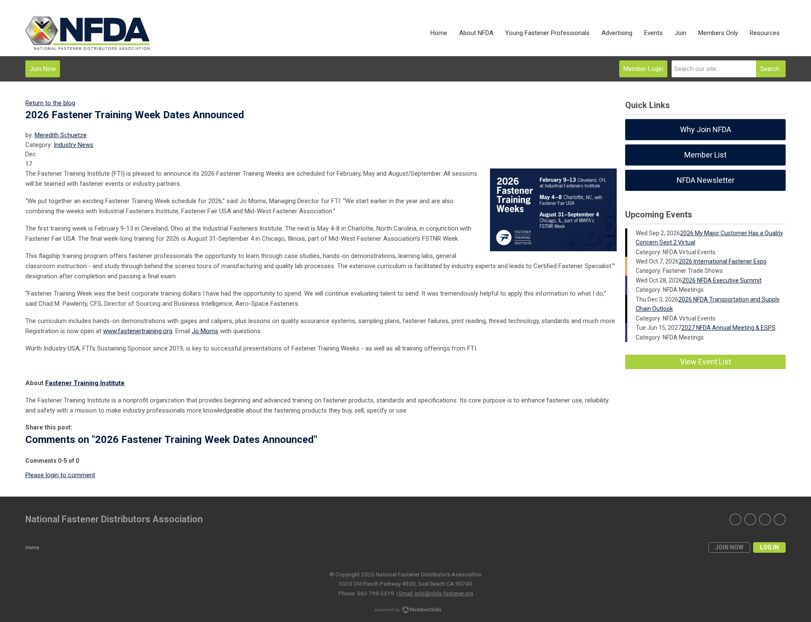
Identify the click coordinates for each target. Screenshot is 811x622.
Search (770, 69)
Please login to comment (60, 475)
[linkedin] (735, 519)
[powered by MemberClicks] (405, 610)
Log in (769, 547)
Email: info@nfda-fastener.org (436, 593)
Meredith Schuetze (61, 135)
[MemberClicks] (87, 33)
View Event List (705, 361)
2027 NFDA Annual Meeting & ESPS (728, 327)
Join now (729, 547)
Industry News (73, 145)
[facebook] (765, 519)
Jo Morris (205, 331)
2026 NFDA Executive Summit (722, 280)
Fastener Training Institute (85, 383)
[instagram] (750, 519)
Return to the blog (50, 103)
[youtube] (780, 519)
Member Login (643, 69)
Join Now (43, 69)
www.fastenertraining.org (137, 331)
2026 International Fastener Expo (723, 261)
